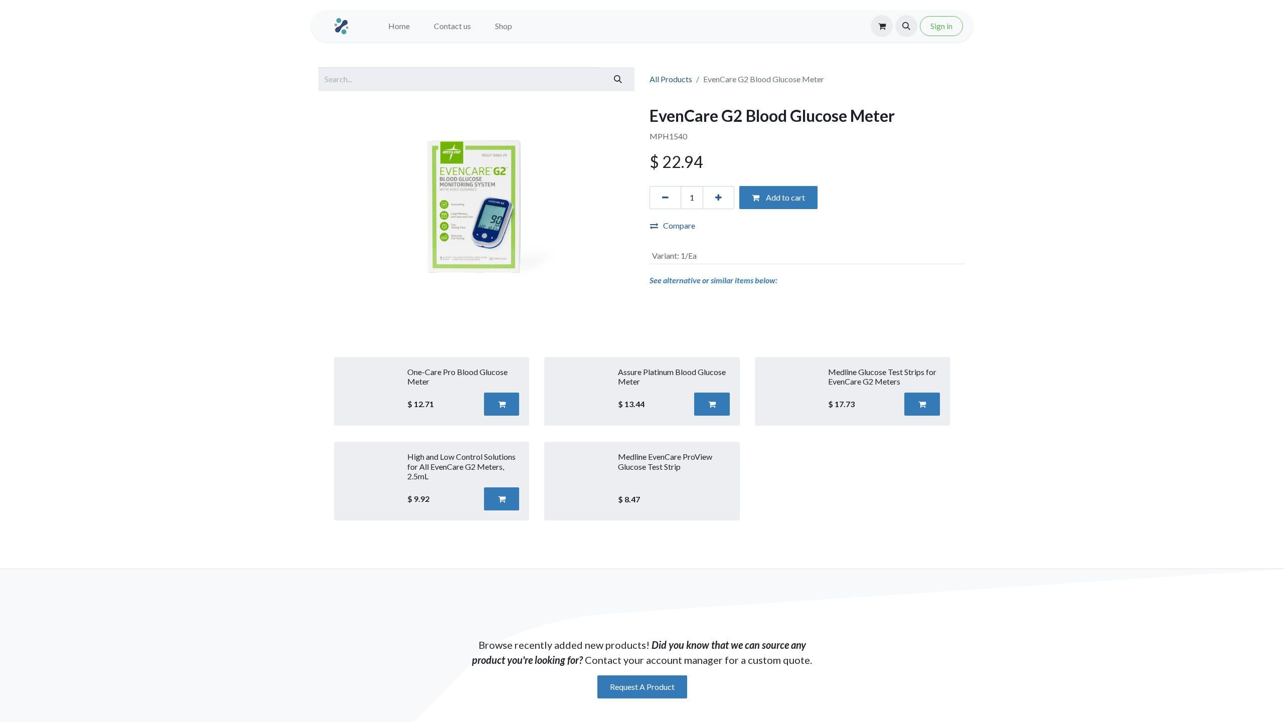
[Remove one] (665, 197)
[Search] (617, 79)
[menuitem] (399, 26)
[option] (642, 438)
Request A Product (642, 686)
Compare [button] (679, 225)
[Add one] (718, 197)
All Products (671, 79)
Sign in (941, 26)
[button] (906, 26)
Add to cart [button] (784, 197)
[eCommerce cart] (882, 26)
